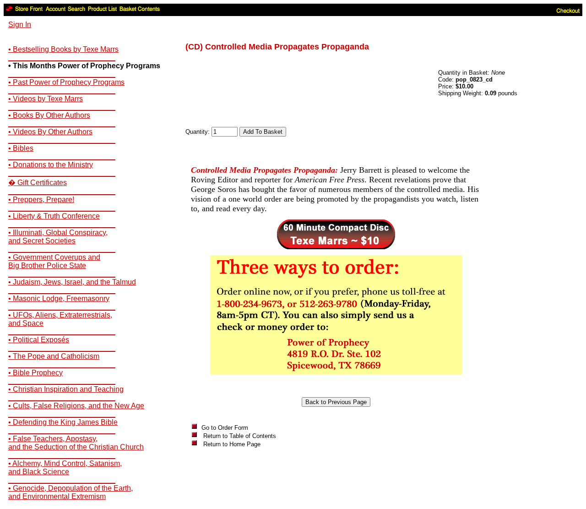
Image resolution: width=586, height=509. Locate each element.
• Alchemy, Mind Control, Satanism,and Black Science (65, 468)
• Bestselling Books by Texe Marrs (63, 49)
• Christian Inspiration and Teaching (66, 389)
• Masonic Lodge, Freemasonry (58, 298)
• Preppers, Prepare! (41, 199)
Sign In (19, 24)
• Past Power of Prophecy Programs (66, 82)
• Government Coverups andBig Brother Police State (54, 261)
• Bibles (20, 148)
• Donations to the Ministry (50, 165)
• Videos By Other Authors (50, 132)
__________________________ (61, 57)
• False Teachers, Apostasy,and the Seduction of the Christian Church (76, 443)
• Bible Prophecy (35, 373)
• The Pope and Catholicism (53, 356)
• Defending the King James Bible (63, 422)
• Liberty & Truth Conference (54, 216)
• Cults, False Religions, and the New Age (76, 406)
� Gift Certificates (37, 182)
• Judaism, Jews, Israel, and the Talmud (72, 282)
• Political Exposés (38, 340)
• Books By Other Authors (49, 115)
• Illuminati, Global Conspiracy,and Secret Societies (58, 237)
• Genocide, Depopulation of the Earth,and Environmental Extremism (70, 492)
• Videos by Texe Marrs (45, 99)
